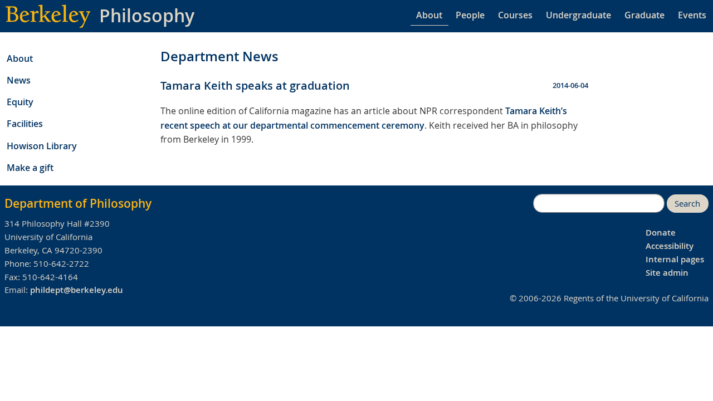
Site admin (667, 272)
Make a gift (30, 168)
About (429, 15)
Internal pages (675, 259)
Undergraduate (578, 15)
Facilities (25, 124)
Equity (20, 102)
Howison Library (42, 146)
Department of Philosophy (78, 203)
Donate (661, 232)
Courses (515, 15)
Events (692, 15)
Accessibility (670, 246)
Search (687, 203)
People (470, 15)
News (19, 80)
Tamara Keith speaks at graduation (255, 85)
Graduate (644, 15)
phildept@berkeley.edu (76, 290)
